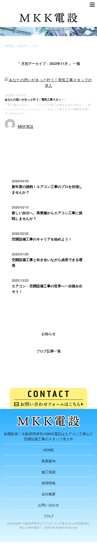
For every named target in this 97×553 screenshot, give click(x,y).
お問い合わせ (48, 504)
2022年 (22, 46)
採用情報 (48, 482)
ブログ (48, 515)
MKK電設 (25, 126)
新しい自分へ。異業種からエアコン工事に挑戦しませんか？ (47, 215)
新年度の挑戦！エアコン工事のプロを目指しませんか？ (47, 189)
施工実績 (48, 471)
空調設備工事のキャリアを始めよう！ (42, 239)
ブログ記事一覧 (48, 351)
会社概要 (48, 493)
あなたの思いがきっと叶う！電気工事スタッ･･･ (35, 99)
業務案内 (48, 460)
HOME (48, 449)
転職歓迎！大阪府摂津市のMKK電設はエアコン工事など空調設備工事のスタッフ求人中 (48, 436)
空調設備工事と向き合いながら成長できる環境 (47, 262)
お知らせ (12, 135)
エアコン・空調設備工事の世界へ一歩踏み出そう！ (47, 288)
